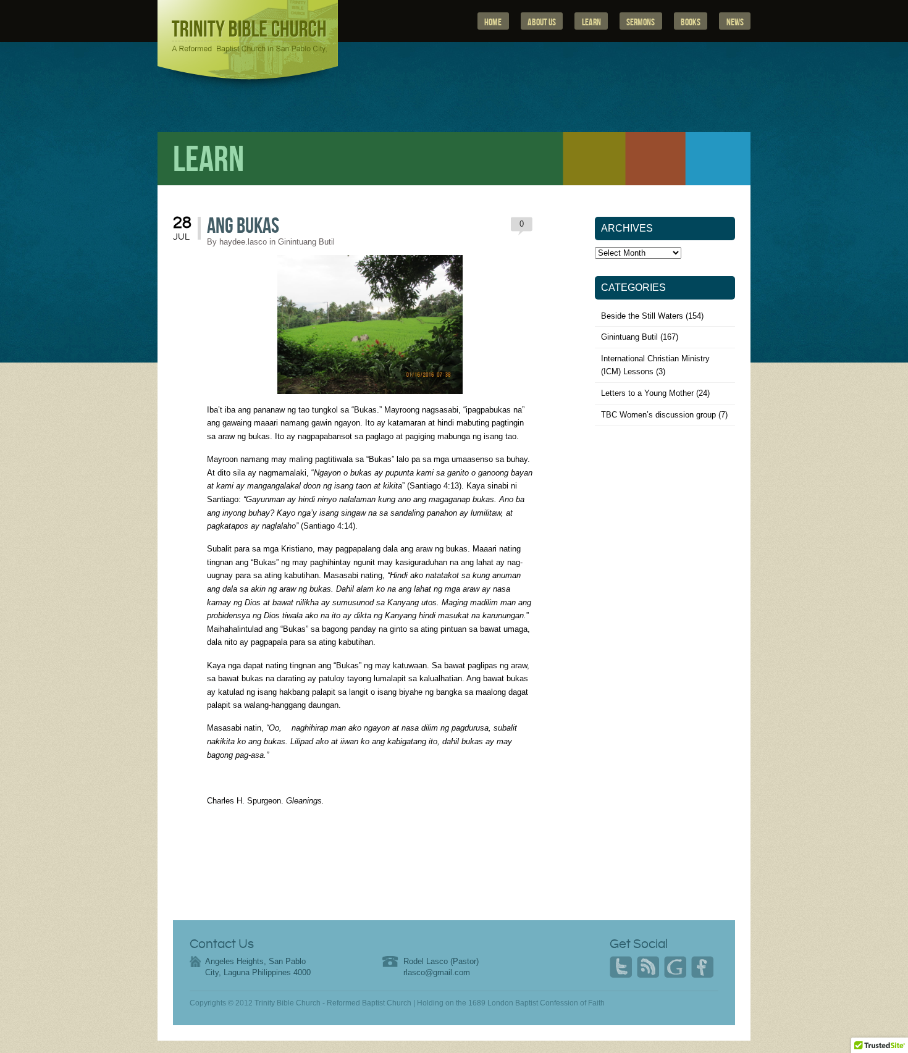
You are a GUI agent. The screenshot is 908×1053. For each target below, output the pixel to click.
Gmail (675, 967)
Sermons (640, 22)
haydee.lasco (243, 241)
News (735, 22)
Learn (591, 22)
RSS (648, 967)
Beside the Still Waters (642, 316)
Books (690, 22)
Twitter (621, 967)
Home (493, 22)
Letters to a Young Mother (647, 393)
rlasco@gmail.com (436, 972)
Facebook (702, 967)
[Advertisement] (666, 534)
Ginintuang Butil (306, 241)
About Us (542, 22)
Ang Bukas (243, 227)
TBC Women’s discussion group (658, 414)
